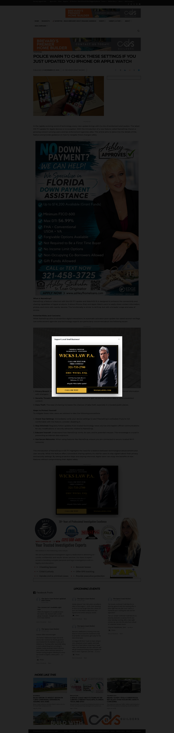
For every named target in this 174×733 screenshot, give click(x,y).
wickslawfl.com (102, 390)
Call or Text (71, 390)
